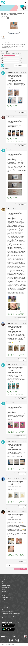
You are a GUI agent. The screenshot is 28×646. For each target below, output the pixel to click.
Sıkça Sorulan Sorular (6, 597)
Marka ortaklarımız (6, 587)
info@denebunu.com (7, 618)
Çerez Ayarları (5, 609)
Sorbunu (4, 591)
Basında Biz (4, 589)
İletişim (3, 599)
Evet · (20, 112)
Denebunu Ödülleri (6, 585)
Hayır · (23, 112)
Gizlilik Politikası (5, 606)
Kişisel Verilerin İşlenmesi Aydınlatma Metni (11, 613)
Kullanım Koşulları (5, 604)
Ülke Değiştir (4, 619)
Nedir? (3, 595)
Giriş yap (4, 581)
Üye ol (3, 579)
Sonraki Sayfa (23, 568)
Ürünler (3, 583)
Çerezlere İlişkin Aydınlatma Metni (9, 607)
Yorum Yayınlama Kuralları (7, 611)
